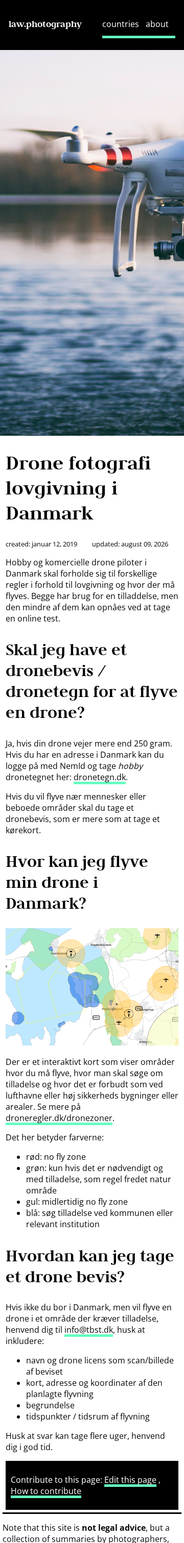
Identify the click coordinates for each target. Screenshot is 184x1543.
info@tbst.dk (88, 1329)
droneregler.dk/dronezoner (59, 1118)
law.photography (45, 24)
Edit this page (130, 1479)
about (157, 24)
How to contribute (46, 1491)
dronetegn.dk (100, 777)
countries (120, 24)
